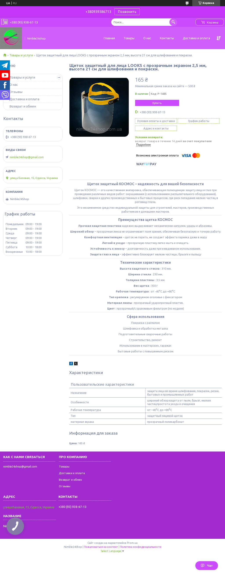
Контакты (167, 38)
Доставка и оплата (196, 38)
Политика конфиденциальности (140, 546)
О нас (147, 38)
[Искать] (173, 22)
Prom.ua (132, 542)
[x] (76, 364)
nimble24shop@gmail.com (27, 157)
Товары (129, 38)
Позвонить (127, 12)
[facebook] (71, 364)
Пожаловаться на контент (101, 546)
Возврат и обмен (22, 106)
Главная (109, 38)
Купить (157, 102)
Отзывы (15, 92)
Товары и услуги (21, 55)
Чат (210, 565)
